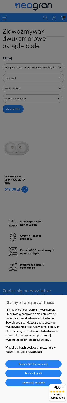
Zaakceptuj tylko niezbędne (33, 364)
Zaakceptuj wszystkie (33, 382)
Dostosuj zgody (33, 373)
